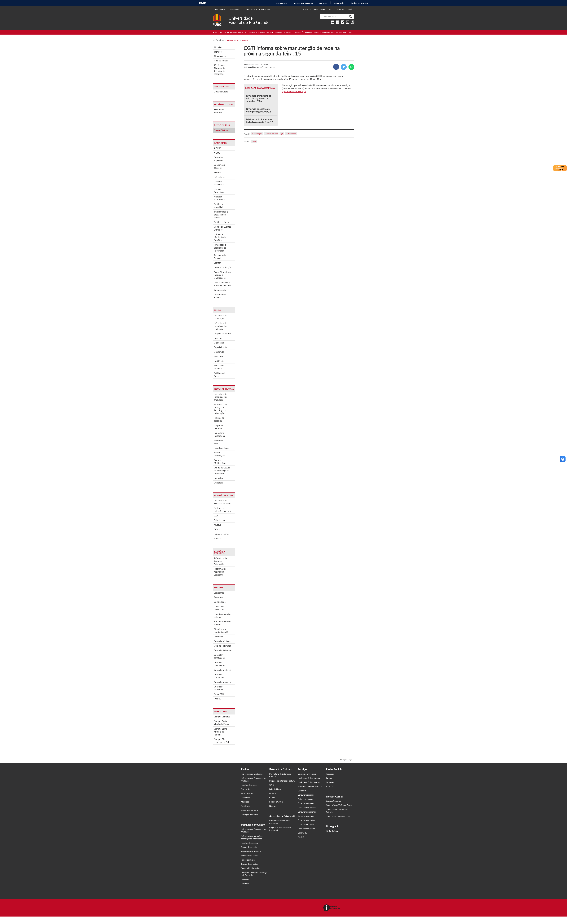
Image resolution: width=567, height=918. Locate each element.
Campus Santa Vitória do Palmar (222, 722)
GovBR (202, 3)
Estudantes (219, 592)
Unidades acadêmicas (219, 183)
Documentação (221, 91)
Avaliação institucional (219, 198)
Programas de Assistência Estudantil (220, 572)
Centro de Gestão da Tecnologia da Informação (222, 470)
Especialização (220, 347)
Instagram (330, 782)
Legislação (339, 3)
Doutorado (219, 352)
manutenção (257, 134)
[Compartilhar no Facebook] (336, 67)
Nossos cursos (220, 56)
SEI (246, 32)
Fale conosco (336, 32)
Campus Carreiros (222, 716)
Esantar (217, 263)
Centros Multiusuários (220, 461)
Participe (323, 3)
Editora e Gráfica (221, 534)
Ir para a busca (251, 9)
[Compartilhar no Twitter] (344, 67)
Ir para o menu (236, 9)
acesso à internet (271, 134)
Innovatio (218, 478)
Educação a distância (219, 367)
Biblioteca (253, 32)
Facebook (330, 774)
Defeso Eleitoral (221, 130)
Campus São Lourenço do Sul (221, 740)
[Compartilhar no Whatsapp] (351, 67)
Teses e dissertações (219, 454)
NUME (217, 153)
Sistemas (261, 32)
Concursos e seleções (219, 166)
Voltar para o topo (346, 760)
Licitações (287, 32)
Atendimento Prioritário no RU (221, 630)
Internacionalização (222, 267)
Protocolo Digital (236, 32)
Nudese (217, 538)
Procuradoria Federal (220, 256)
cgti (281, 134)
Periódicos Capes (221, 448)
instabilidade (291, 134)
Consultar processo (222, 682)
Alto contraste (310, 9)
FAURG (217, 699)
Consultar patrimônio (219, 676)
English (341, 9)
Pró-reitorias (219, 177)
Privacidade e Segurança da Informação (220, 248)
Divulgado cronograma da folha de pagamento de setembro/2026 (258, 98)
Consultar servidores (218, 688)
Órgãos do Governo (359, 3)
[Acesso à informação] (332, 908)
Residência (219, 361)
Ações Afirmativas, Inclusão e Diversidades (222, 275)
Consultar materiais (222, 670)
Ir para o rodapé (265, 9)
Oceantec (218, 482)
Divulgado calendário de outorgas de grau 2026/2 (258, 110)
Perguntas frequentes (321, 32)
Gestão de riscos (221, 222)
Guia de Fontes (221, 60)
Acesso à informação (303, 3)
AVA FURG (347, 32)
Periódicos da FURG (220, 442)
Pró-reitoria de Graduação (220, 317)
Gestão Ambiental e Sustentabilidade (222, 284)
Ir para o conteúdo (220, 9)
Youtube (329, 786)
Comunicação (220, 290)
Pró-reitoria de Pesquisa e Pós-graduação (221, 326)
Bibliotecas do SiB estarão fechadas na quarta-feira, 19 (259, 120)
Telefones (278, 32)
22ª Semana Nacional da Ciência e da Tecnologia (219, 69)
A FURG (217, 148)
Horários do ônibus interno (222, 623)
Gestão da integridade (219, 205)
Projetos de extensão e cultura (222, 509)
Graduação (219, 342)
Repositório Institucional (219, 434)
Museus (217, 525)
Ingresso (218, 52)
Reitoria (217, 172)
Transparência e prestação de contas (221, 214)
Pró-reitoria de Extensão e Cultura (222, 502)
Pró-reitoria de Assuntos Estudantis (220, 561)
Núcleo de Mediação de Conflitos (220, 237)
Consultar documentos (219, 664)
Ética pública (307, 32)
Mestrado (218, 356)
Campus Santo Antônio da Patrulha (220, 731)
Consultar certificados (219, 656)
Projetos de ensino (222, 333)
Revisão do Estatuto (219, 111)
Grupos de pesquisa (218, 427)
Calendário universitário (219, 608)
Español (350, 9)
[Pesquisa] (350, 16)
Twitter (329, 778)
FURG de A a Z (332, 831)
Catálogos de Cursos (220, 374)
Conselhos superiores (218, 159)
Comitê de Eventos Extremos (222, 228)
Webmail (269, 32)
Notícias (218, 47)
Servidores (218, 597)
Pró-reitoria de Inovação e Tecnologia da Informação (220, 409)
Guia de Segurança (222, 645)
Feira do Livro (220, 520)
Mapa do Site (326, 9)
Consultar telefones (223, 650)
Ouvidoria (296, 32)
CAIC (216, 515)
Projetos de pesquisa (219, 419)
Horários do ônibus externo (222, 615)
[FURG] (219, 15)
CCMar (217, 529)
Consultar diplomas (222, 641)
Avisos (253, 141)
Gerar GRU (219, 694)
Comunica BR (281, 3)
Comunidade (219, 602)
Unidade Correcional (219, 190)
